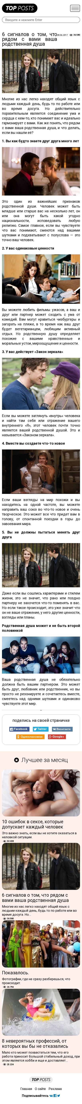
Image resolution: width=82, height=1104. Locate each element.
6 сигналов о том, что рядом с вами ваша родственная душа (35, 897)
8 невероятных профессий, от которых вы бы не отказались (35, 1043)
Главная (26, 1089)
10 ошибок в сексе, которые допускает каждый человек (32, 824)
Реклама (55, 1089)
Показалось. (15, 973)
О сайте (40, 1089)
